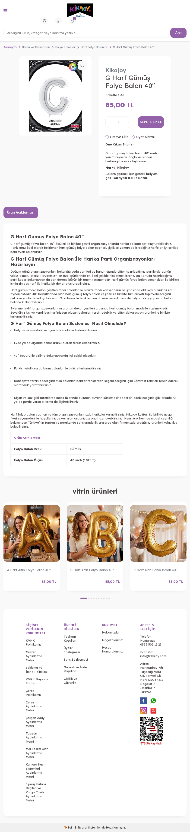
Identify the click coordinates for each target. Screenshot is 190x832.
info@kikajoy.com (153, 656)
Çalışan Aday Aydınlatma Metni (35, 722)
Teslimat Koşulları (70, 638)
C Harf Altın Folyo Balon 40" (155, 570)
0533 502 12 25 (151, 644)
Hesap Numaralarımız (112, 649)
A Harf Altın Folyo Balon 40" (29, 570)
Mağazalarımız (112, 640)
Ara (178, 32)
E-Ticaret (81, 827)
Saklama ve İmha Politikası (37, 669)
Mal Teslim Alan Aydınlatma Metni (37, 753)
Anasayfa (10, 47)
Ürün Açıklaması (21, 212)
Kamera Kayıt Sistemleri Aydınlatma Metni (36, 770)
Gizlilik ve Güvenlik (70, 680)
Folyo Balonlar (65, 47)
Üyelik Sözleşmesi (72, 650)
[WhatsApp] (153, 700)
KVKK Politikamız (33, 642)
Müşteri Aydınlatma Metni (34, 656)
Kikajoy (115, 70)
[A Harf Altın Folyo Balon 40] (31, 533)
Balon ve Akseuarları (36, 47)
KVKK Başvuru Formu (37, 681)
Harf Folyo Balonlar (94, 47)
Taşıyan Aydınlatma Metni (34, 737)
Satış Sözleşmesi (76, 659)
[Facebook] (143, 700)
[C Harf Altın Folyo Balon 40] (158, 533)
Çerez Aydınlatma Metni (34, 706)
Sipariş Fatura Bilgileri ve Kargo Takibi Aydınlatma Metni (36, 792)
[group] (55, 96)
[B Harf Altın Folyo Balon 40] (95, 533)
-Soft (69, 827)
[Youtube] (153, 710)
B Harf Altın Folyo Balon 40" (92, 570)
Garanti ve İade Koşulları (75, 669)
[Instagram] (143, 710)
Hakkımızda (110, 632)
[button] (83, 598)
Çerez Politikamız (33, 692)
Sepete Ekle (151, 122)
